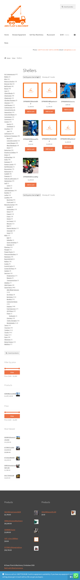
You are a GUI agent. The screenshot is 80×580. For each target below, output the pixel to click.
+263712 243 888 (53, 50)
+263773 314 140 (43, 50)
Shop (13, 58)
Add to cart (30, 111)
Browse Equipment (19, 35)
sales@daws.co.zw (70, 50)
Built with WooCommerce (13, 568)
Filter (12, 372)
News (6, 43)
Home (6, 35)
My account (51, 35)
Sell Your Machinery (36, 35)
